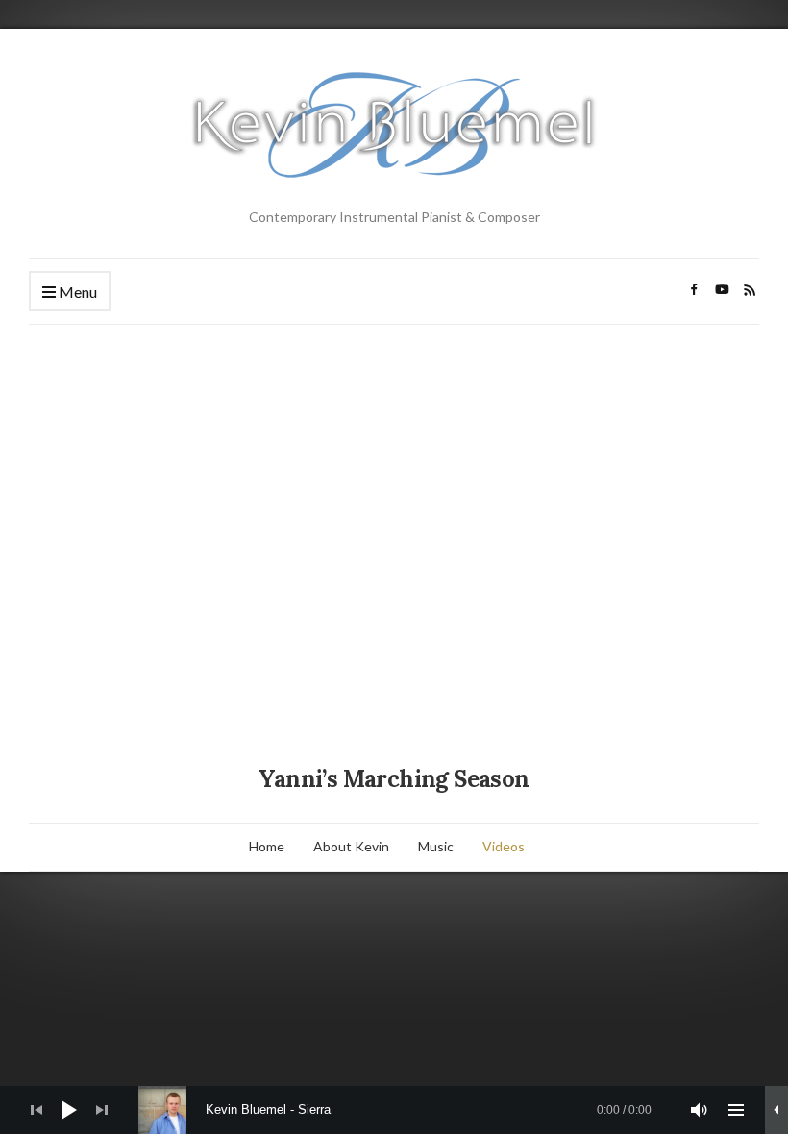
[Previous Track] (36, 1110)
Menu (76, 292)
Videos (503, 846)
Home (266, 846)
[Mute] (699, 1110)
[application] (394, 1110)
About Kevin (351, 846)
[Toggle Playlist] (736, 1110)
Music (436, 846)
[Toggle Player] (776, 1110)
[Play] (69, 1110)
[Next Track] (101, 1110)
